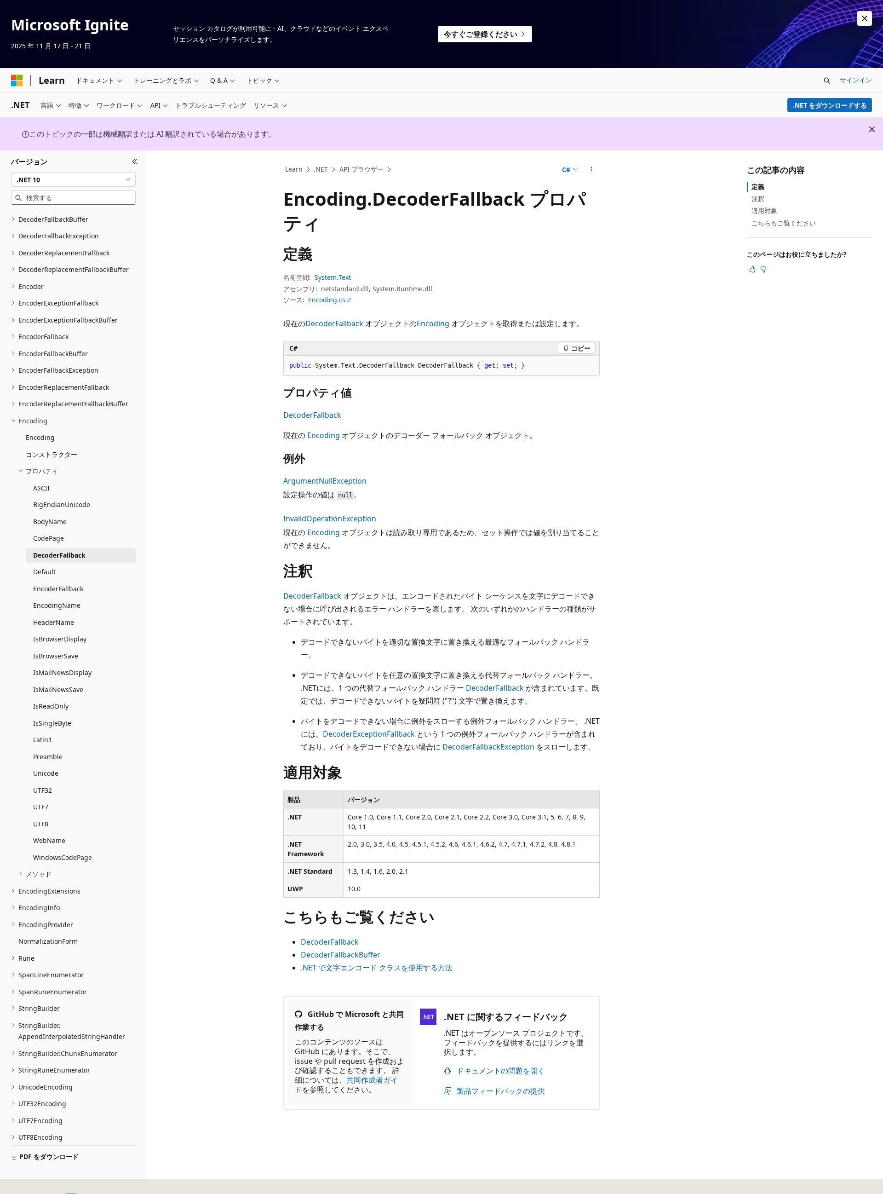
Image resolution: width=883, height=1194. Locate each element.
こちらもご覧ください (783, 223)
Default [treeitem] (44, 571)
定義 (757, 186)
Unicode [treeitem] (45, 773)
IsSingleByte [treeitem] (52, 723)
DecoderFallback (334, 323)
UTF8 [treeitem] (40, 823)
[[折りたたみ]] (135, 161)
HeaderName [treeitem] (53, 622)
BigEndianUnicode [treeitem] (61, 504)
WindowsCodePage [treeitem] (62, 857)
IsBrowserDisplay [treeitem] (59, 638)
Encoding (433, 323)
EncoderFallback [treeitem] (58, 588)
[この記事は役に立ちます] (752, 269)
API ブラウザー (361, 169)
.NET (321, 169)
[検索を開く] (827, 80)
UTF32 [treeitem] (42, 790)
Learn (294, 169)
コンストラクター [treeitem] (51, 454)
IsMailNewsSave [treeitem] (58, 689)
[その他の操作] (592, 169)
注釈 (757, 198)
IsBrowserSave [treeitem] (55, 656)
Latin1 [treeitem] (42, 739)
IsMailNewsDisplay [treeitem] (62, 672)
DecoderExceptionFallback (369, 734)
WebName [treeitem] (49, 840)
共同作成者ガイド (346, 1085)
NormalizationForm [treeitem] (48, 941)
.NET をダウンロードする (830, 105)
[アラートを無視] (864, 18)
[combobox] (73, 179)
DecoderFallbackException (488, 747)
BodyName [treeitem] (50, 521)
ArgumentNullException (325, 481)
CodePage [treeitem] (48, 538)
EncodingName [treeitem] (56, 605)
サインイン (856, 79)
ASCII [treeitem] (41, 488)
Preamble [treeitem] (48, 756)
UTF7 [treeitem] (40, 806)
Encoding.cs (326, 299)
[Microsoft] (17, 81)
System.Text (333, 277)
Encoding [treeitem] (40, 437)
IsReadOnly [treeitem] (51, 706)
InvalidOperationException (329, 518)
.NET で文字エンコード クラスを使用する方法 (377, 968)
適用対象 (764, 210)
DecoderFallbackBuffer (340, 955)
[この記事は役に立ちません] (763, 269)
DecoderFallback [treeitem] (59, 555)
